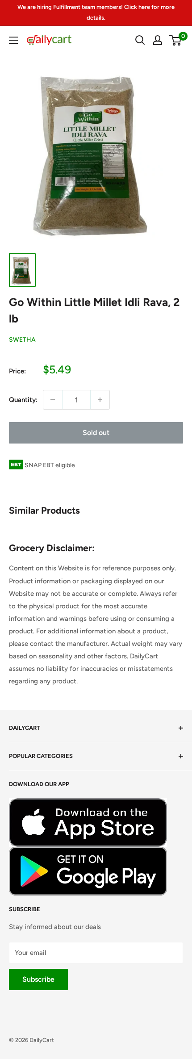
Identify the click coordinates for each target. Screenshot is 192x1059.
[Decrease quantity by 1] (52, 399)
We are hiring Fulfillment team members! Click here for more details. (96, 12)
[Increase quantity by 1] (100, 399)
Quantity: (23, 400)
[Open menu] (13, 40)
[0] (175, 40)
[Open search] (140, 40)
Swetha (22, 339)
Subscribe (38, 979)
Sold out (96, 432)
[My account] (157, 40)
